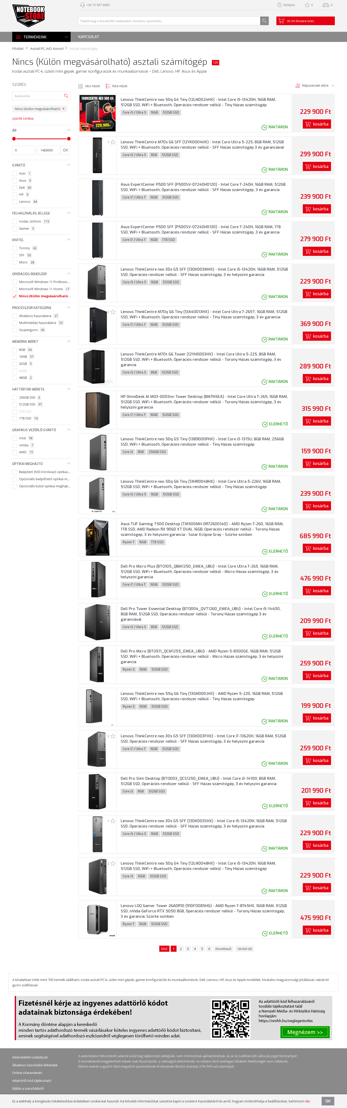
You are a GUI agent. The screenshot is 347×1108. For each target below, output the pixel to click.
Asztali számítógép (84, 48)
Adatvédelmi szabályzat (30, 1057)
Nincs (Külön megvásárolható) (37, 108)
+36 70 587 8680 (98, 5)
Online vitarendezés (27, 1072)
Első (164, 948)
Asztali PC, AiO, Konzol (47, 48)
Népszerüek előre (315, 85)
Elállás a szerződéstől (28, 1088)
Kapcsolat (88, 36)
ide (307, 1101)
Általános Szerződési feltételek (35, 1065)
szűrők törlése (23, 118)
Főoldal (17, 48)
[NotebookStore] (28, 15)
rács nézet (92, 86)
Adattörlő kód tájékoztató (31, 1080)
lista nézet (120, 86)
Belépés (289, 5)
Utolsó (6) (245, 948)
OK (327, 1101)
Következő (223, 948)
